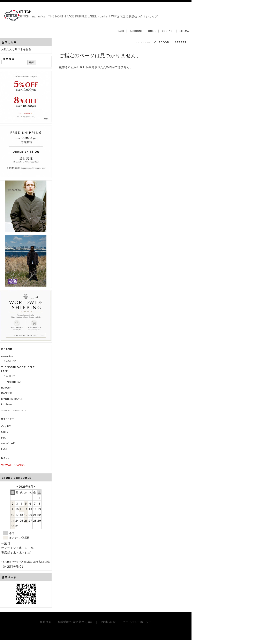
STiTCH (25, 11)
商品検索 (9, 59)
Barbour (6, 387)
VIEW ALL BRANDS (12, 465)
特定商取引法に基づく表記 (75, 622)
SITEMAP (185, 30)
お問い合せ (108, 622)
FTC (3, 437)
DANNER (6, 393)
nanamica (7, 356)
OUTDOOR (162, 42)
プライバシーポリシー (137, 622)
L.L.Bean (6, 404)
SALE (5, 458)
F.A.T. (4, 448)
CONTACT (168, 30)
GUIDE (152, 30)
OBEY (4, 431)
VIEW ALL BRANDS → (13, 410)
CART (121, 30)
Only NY (6, 426)
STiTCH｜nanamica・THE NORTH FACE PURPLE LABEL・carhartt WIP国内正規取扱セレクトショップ (88, 16)
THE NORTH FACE (12, 382)
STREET (181, 42)
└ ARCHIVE (10, 361)
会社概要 (45, 622)
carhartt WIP (8, 443)
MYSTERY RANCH (12, 398)
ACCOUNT (136, 30)
